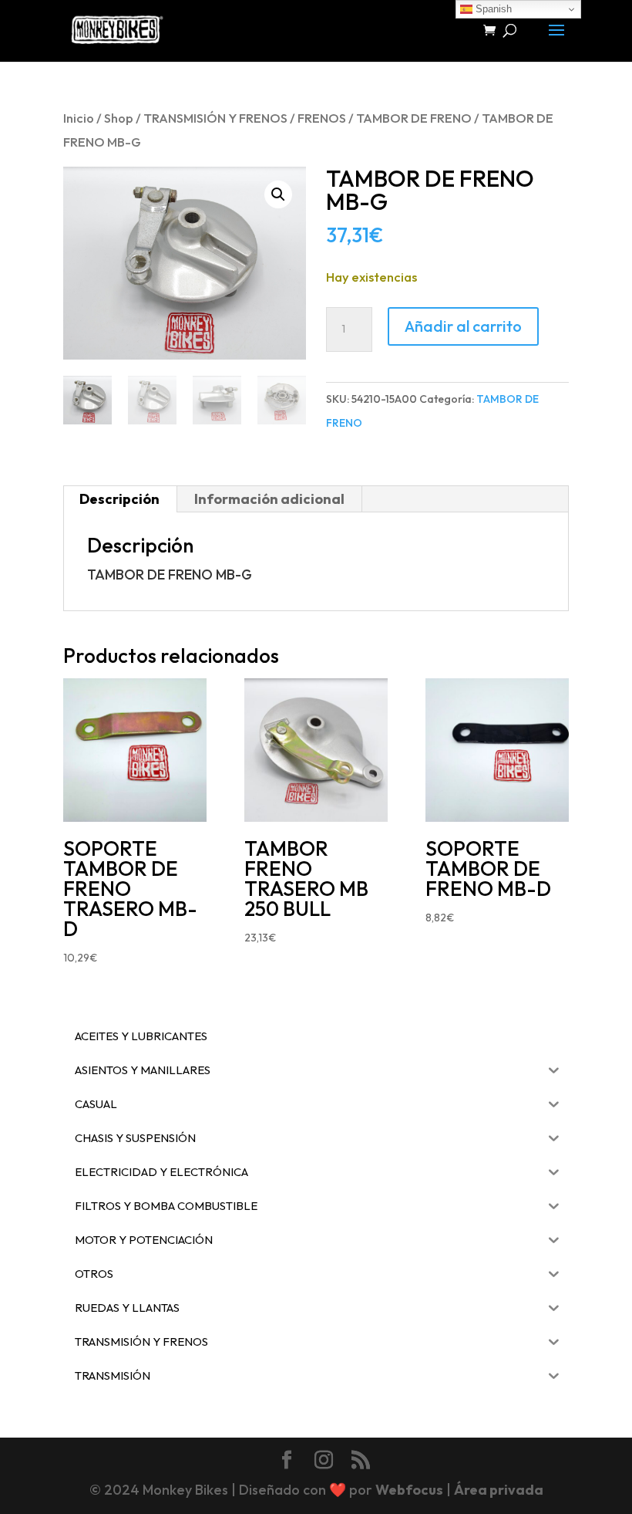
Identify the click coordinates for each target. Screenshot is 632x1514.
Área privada (498, 1490)
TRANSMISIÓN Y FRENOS (215, 118)
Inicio (78, 118)
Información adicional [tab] (269, 499)
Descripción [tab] (119, 499)
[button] (278, 194)
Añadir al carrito (463, 326)
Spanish (492, 9)
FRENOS (322, 118)
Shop (118, 118)
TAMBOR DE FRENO (414, 118)
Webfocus (409, 1490)
